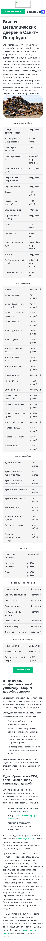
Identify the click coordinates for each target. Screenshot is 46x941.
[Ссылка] (23, 4)
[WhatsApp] (43, 12)
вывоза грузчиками (25, 838)
